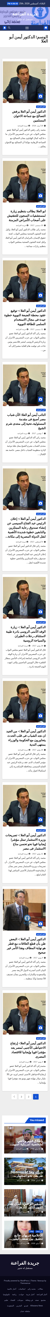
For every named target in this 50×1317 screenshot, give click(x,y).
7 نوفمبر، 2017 (37, 433)
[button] (9, 28)
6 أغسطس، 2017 (36, 542)
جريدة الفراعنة (25, 13)
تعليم (6, 1300)
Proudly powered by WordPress (17, 1281)
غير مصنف (39, 1231)
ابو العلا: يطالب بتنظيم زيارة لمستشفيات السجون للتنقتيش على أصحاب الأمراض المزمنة (26, 215)
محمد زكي (32, 1289)
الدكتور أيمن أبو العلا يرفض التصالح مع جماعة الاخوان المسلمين (29, 116)
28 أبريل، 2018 (37, 126)
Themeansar (25, 1283)
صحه (37, 1300)
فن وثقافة (29, 1300)
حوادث (21, 1294)
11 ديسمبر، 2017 (36, 329)
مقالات (31, 1231)
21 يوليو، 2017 (37, 854)
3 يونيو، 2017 (38, 1062)
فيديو (26, 1306)
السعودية (10, 1306)
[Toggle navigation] (27, 28)
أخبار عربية (30, 1294)
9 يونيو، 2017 (38, 958)
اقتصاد (40, 1168)
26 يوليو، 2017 (37, 750)
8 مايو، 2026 (35, 1180)
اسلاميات (21, 1289)
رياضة (14, 1294)
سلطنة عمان (38, 1137)
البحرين (19, 1306)
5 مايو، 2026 (35, 1212)
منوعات (20, 1300)
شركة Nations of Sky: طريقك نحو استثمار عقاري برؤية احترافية (26, 1175)
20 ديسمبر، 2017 (36, 225)
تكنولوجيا (6, 1294)
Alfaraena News (36, 1306)
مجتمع (43, 1300)
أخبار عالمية (11, 1289)
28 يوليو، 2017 (37, 646)
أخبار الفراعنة (41, 106)
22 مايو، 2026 (35, 1149)
